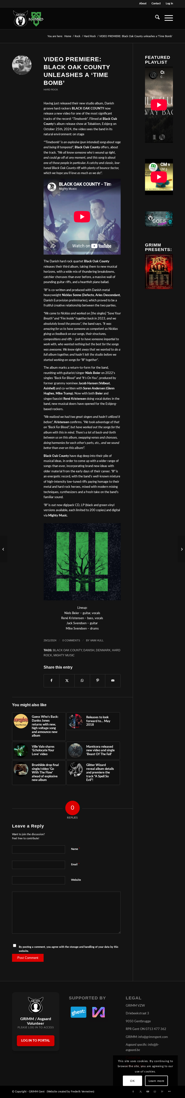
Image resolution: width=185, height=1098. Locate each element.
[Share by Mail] (112, 680)
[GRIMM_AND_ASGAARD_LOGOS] (28, 18)
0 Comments (71, 640)
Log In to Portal (35, 1040)
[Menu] (166, 18)
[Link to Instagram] (155, 1091)
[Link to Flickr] (169, 1091)
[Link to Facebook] (133, 1091)
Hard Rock (51, 89)
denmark (103, 650)
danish (88, 650)
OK (132, 1080)
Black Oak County (67, 650)
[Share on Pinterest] (97, 680)
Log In (169, 3)
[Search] (155, 18)
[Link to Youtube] (147, 1091)
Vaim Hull (97, 640)
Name (75, 849)
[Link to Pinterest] (162, 1091)
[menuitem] (143, 3)
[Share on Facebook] (51, 680)
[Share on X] (67, 680)
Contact (156, 3)
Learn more (156, 1080)
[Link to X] (140, 1091)
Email (75, 864)
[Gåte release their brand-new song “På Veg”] (181, 549)
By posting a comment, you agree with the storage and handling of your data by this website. (68, 949)
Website (76, 880)
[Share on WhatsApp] (82, 680)
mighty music (64, 655)
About (142, 3)
